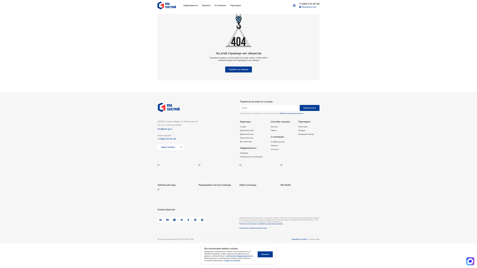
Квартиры (245, 121)
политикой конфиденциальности (239, 256)
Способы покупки (280, 121)
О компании (220, 5)
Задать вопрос (168, 147)
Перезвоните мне (308, 7)
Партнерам (304, 121)
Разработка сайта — (300, 239)
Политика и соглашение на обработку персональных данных (261, 224)
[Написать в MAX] (470, 261)
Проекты (206, 5)
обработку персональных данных (291, 113)
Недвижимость (190, 5)
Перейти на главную (238, 69)
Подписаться (309, 108)
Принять (265, 254)
